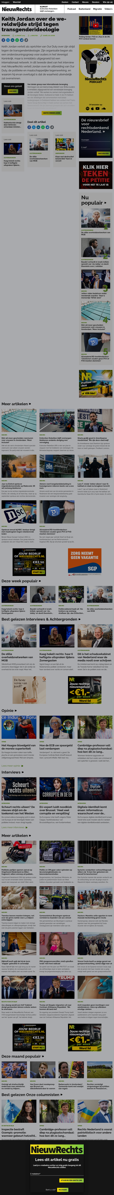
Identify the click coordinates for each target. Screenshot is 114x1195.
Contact (75, 2)
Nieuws (85, 2)
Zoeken (65, 2)
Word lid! (17, 2)
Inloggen (63, 1190)
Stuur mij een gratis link (71, 1180)
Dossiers (95, 2)
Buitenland (84, 9)
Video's (108, 9)
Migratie (97, 9)
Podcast (71, 9)
